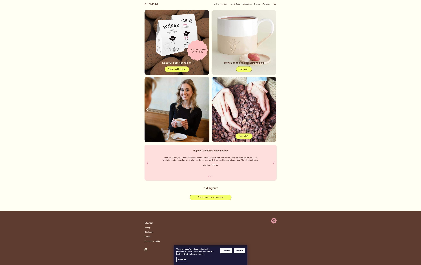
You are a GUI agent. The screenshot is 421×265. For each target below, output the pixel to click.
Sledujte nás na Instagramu (210, 197)
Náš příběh (149, 223)
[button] (147, 109)
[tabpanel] (210, 161)
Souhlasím (239, 251)
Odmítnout (226, 251)
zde (203, 254)
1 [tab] (208, 176)
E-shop (147, 228)
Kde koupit (149, 232)
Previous (148, 162)
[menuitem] (220, 4)
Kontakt (148, 237)
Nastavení (182, 260)
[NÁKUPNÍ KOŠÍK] (275, 4)
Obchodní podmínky (152, 241)
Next (273, 162)
